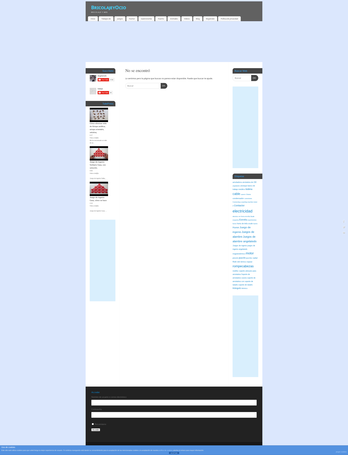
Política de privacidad (229, 19)
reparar (249, 262)
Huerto (161, 19)
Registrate (210, 19)
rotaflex (235, 271)
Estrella (243, 219)
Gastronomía (146, 19)
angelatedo (236, 186)
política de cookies (166, 450)
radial (255, 258)
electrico (235, 216)
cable (236, 194)
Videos (187, 19)
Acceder (95, 430)
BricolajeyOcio (108, 7)
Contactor (239, 205)
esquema (236, 220)
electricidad (242, 211)
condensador (238, 198)
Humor (132, 19)
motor (250, 253)
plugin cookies (341, 452)
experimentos (252, 220)
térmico (244, 288)
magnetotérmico (239, 254)
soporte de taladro (245, 285)
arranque (243, 186)
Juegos (120, 19)
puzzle (242, 258)
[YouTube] (344, 233)
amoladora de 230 (249, 182)
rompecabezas (243, 266)
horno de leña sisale (245, 224)
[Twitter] (344, 227)
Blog (198, 19)
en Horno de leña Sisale (246, 216)
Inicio (93, 19)
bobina (249, 189)
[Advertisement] (174, 42)
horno (234, 223)
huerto (255, 223)
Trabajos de (106, 19)
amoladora (237, 182)
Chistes (248, 194)
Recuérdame (100, 424)
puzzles (249, 258)
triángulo (237, 288)
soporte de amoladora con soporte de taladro (244, 281)
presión (235, 258)
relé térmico (241, 262)
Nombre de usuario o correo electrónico (108, 397)
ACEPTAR (174, 453)
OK (163, 85)
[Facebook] (344, 221)
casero (243, 194)
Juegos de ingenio (240, 246)
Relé (235, 262)
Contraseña (96, 409)
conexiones (248, 198)
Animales (174, 19)
